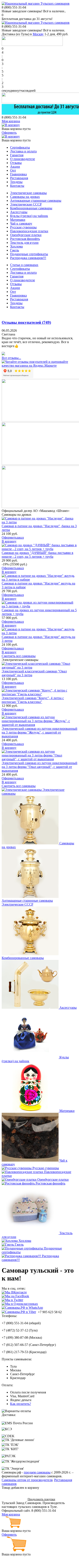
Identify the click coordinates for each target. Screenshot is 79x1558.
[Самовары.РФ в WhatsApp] (22, 1308)
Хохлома (16, 246)
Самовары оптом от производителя (27, 1480)
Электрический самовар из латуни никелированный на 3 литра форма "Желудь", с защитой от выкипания (39, 732)
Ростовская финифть (25, 239)
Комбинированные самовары (31, 208)
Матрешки (17, 219)
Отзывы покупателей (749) (26, 322)
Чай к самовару (21, 223)
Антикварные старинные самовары (35, 200)
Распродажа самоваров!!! (28, 258)
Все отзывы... (11, 358)
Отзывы (16, 163)
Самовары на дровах (25, 197)
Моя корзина (11, 121)
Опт (13, 170)
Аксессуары (18, 212)
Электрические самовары (28, 193)
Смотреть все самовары (19, 656)
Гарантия (16, 155)
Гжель (14, 250)
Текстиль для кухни (24, 242)
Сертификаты (20, 147)
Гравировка (18, 174)
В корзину (9, 541)
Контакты (17, 185)
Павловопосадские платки (29, 231)
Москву (38, 34)
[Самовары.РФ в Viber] (19, 1312)
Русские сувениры (23, 227)
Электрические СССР (26, 204)
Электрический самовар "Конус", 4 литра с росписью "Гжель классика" (33, 700)
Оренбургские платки (26, 235)
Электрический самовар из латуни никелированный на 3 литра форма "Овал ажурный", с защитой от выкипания (39, 766)
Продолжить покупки (41, 1499)
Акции (15, 166)
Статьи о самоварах (24, 265)
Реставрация (19, 178)
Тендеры (16, 182)
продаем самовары (37, 1472)
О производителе (22, 159)
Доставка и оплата (23, 151)
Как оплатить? (20, 1404)
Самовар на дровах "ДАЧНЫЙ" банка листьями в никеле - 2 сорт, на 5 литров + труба (37, 554)
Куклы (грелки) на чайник (29, 216)
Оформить (9, 132)
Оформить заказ (13, 1499)
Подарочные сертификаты (29, 254)
